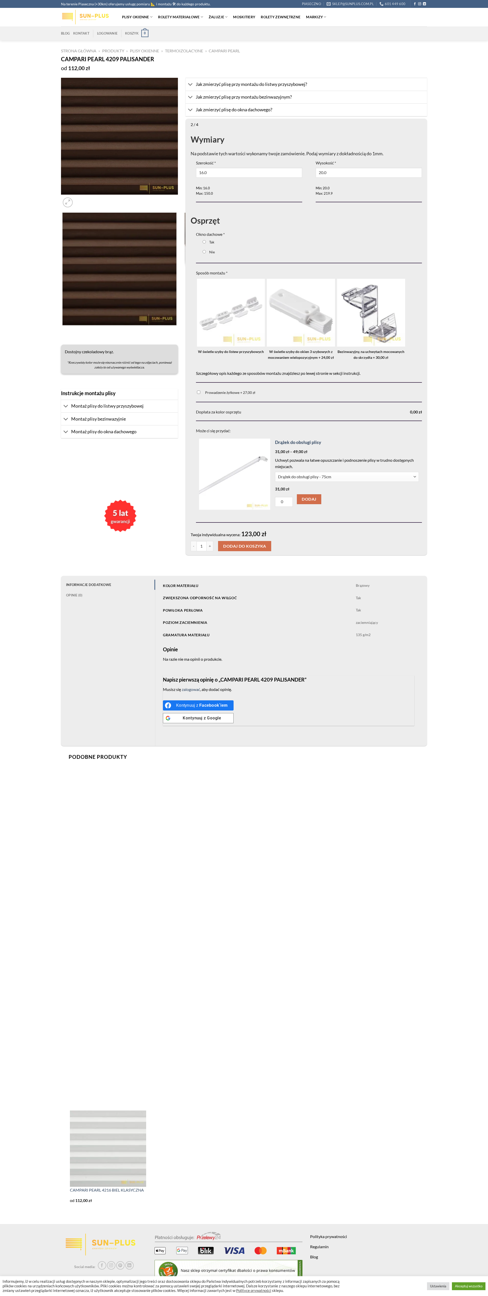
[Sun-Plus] (87, 17)
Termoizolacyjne (184, 50)
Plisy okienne (135, 17)
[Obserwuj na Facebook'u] (414, 4)
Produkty (113, 50)
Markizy (314, 17)
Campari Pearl (224, 50)
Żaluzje (216, 17)
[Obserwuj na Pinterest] (120, 1265)
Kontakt (81, 33)
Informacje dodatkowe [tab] (88, 585)
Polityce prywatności (253, 1290)
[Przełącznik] (66, 406)
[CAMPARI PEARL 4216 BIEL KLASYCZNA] (108, 1148)
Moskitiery (244, 17)
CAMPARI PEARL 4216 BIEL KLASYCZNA (107, 1189)
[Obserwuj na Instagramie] (419, 4)
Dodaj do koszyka (244, 546)
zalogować (191, 689)
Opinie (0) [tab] (74, 595)
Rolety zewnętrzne (280, 17)
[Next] (80, 200)
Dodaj (309, 499)
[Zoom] (68, 202)
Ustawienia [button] (438, 1286)
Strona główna (78, 50)
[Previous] (63, 330)
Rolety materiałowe (179, 17)
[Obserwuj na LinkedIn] (424, 4)
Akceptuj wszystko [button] (468, 1286)
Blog (65, 33)
